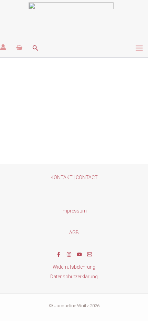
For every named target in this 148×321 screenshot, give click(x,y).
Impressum (74, 211)
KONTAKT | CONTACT (74, 177)
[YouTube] (79, 254)
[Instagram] (69, 254)
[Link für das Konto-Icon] (3, 47)
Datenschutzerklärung (74, 276)
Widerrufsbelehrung (74, 267)
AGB (74, 232)
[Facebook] (58, 254)
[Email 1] (89, 254)
